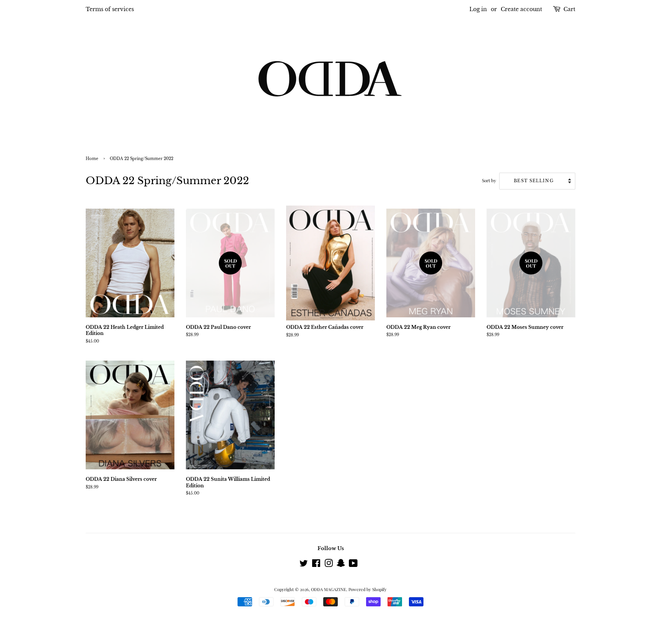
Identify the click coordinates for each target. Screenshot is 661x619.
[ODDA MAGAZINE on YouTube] (353, 565)
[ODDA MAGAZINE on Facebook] (316, 565)
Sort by (489, 180)
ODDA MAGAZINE (328, 589)
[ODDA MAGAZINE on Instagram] (328, 565)
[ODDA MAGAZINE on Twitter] (304, 565)
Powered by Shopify (367, 589)
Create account (521, 9)
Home (92, 159)
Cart (569, 9)
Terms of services (110, 9)
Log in (478, 9)
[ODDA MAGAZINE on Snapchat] (341, 565)
